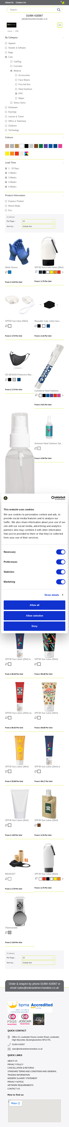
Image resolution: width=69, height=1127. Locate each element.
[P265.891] (39, 326)
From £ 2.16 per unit (43, 336)
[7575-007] (59, 878)
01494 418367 (34, 15)
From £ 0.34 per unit (13, 282)
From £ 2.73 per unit (13, 389)
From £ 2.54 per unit (13, 942)
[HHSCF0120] (52, 395)
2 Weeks (12, 173)
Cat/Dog (17, 61)
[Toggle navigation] (59, 25)
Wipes (21, 98)
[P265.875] (19, 379)
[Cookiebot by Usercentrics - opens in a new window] (51, 498)
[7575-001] (48, 878)
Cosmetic (18, 66)
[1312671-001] (44, 272)
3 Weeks (12, 177)
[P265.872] (15, 379)
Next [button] (62, 272)
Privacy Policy (15, 1064)
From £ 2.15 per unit (43, 835)
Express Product (16, 201)
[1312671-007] (55, 272)
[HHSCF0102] (44, 395)
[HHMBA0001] (39, 448)
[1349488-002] (10, 326)
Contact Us (21, 2)
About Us (9, 2)
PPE (20, 93)
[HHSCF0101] (41, 395)
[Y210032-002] (39, 771)
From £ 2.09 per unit (13, 835)
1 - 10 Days (13, 168)
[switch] (60, 561)
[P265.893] (44, 326)
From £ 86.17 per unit (43, 781)
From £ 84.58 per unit (43, 728)
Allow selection (34, 615)
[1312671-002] (48, 272)
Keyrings (12, 112)
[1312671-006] (52, 272)
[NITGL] (10, 272)
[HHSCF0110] (48, 395)
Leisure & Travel (16, 116)
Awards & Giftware (17, 48)
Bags (10, 52)
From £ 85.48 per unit (43, 674)
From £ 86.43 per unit (14, 728)
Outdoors (12, 125)
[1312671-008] (59, 272)
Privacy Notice (16, 1082)
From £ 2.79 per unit (13, 889)
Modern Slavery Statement (22, 1078)
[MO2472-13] (10, 878)
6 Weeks (12, 187)
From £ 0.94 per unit (43, 458)
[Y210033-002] (10, 771)
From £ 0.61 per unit (43, 405)
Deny (34, 626)
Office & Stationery (17, 121)
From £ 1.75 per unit (43, 281)
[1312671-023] (41, 272)
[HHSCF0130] (55, 395)
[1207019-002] (10, 825)
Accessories (24, 75)
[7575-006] (55, 878)
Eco (10, 210)
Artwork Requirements (20, 1085)
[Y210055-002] (39, 664)
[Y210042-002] (10, 664)
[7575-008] (44, 878)
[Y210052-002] (10, 717)
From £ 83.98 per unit (14, 781)
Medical (17, 71)
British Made (14, 206)
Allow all (34, 605)
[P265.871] (10, 379)
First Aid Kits (24, 84)
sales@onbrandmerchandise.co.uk (34, 19)
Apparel (11, 43)
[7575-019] (41, 878)
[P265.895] (49, 326)
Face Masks (24, 80)
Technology (13, 130)
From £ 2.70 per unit (43, 888)
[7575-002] (52, 878)
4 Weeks (12, 182)
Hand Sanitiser (25, 89)
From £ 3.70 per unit (13, 336)
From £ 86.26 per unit (14, 674)
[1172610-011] (39, 825)
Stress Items (20, 103)
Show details (51, 595)
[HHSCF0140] (59, 395)
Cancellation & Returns (21, 1068)
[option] (37, 272)
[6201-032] (10, 932)
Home (10, 31)
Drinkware (12, 107)
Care (10, 57)
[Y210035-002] (39, 717)
